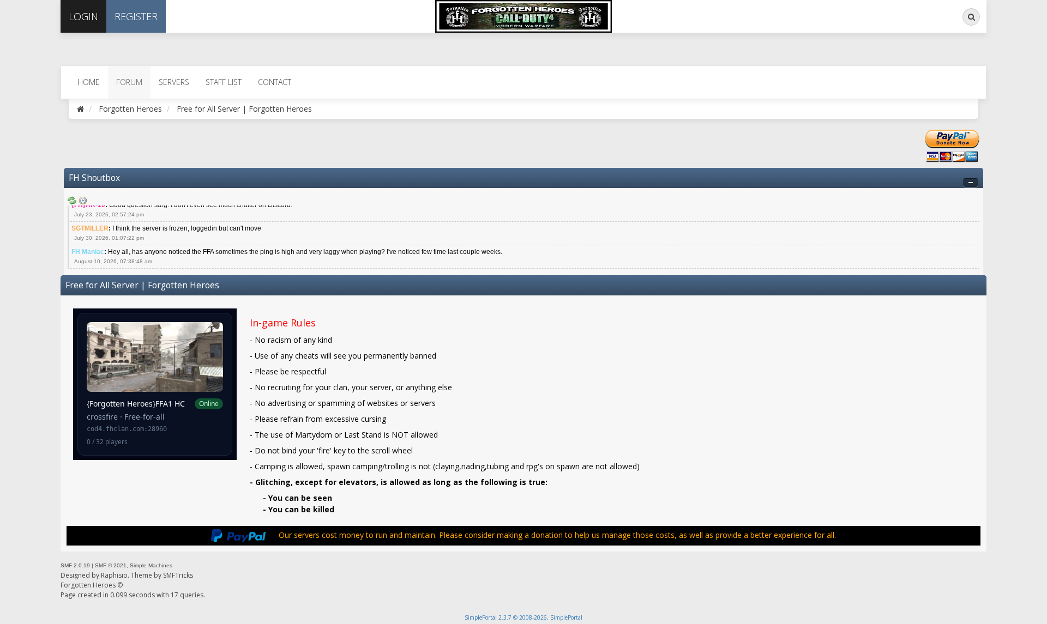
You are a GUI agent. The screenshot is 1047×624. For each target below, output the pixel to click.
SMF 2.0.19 (75, 565)
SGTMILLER (90, 228)
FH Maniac (87, 252)
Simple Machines (151, 565)
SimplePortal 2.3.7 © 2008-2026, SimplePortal (523, 617)
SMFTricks (178, 575)
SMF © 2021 (111, 565)
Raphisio (114, 575)
